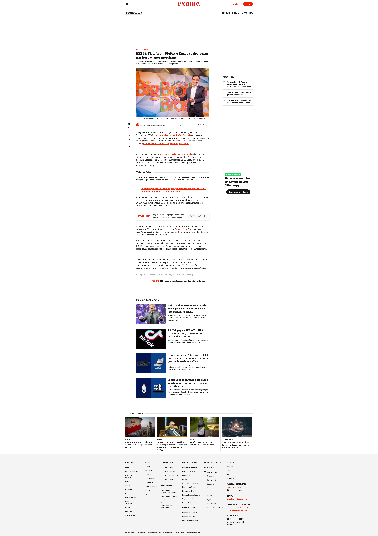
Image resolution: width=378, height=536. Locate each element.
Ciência (147, 490)
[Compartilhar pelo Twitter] (129, 139)
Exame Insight (130, 497)
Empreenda (211, 504)
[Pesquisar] (131, 4)
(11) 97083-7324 (236, 519)
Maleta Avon (182, 229)
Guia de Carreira (167, 479)
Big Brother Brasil (177, 274)
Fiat (161, 274)
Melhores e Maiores (189, 512)
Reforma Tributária (189, 467)
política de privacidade (171, 533)
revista (210, 467)
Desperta (210, 484)
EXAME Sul (186, 475)
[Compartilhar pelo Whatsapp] (129, 123)
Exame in (210, 476)
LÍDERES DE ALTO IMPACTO (132, 476)
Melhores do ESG (188, 516)
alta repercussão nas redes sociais (177, 154)
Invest (127, 508)
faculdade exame (214, 463)
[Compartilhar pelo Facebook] (129, 127)
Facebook (230, 478)
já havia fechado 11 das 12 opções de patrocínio (165, 143)
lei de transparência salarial (191, 533)
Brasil (127, 482)
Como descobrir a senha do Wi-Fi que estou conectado (239, 93)
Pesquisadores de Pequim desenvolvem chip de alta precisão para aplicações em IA (239, 84)
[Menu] (126, 4)
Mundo (147, 463)
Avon (165, 274)
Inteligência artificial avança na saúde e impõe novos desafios (239, 101)
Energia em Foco (188, 487)
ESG (126, 493)
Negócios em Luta (188, 499)
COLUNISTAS (130, 515)
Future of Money (151, 486)
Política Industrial (189, 503)
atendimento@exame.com (237, 499)
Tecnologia (133, 13)
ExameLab (226, 13)
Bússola (185, 479)
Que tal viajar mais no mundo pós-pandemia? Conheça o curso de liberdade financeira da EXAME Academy (173, 190)
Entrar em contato (234, 487)
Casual (147, 467)
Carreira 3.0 (211, 480)
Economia (129, 489)
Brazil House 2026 (189, 471)
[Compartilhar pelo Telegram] (129, 135)
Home (138, 49)
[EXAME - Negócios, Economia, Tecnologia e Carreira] (189, 4)
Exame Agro (149, 478)
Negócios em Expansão (190, 520)
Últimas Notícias (131, 471)
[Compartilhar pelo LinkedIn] (129, 131)
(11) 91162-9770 (236, 490)
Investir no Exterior (189, 491)
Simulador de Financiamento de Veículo (166, 505)
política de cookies (154, 533)
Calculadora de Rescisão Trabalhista (169, 491)
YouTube (230, 467)
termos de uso (141, 533)
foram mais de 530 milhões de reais (173, 135)
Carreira (128, 485)
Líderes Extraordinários (191, 495)
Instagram (230, 474)
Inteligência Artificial (129, 502)
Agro (209, 500)
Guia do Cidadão (167, 467)
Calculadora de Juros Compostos (169, 498)
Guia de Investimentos (169, 475)
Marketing (148, 471)
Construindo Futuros (190, 483)
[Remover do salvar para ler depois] (129, 147)
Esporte (148, 474)
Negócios (128, 511)
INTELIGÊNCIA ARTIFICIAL (242, 13)
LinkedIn (230, 471)
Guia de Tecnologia (168, 471)
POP (146, 494)
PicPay (190, 274)
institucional (130, 533)
